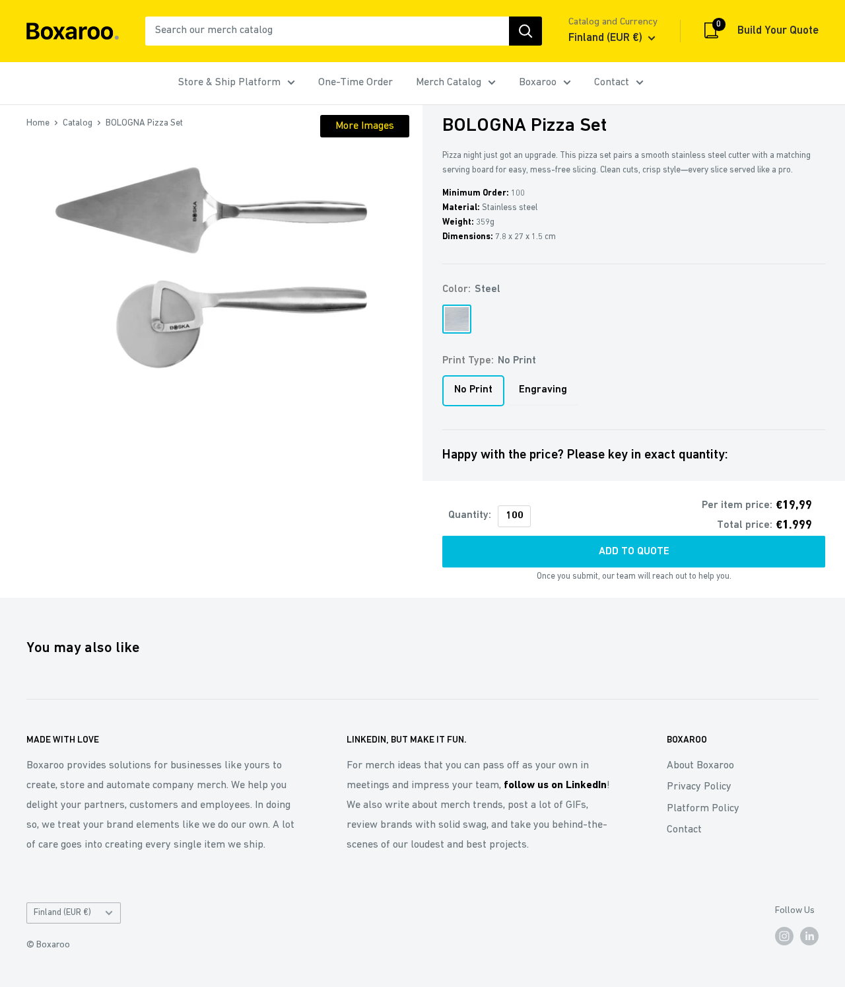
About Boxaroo (700, 765)
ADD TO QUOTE (634, 551)
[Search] (525, 31)
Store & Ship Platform (229, 82)
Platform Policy (703, 808)
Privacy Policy (699, 787)
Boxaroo (538, 82)
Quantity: (469, 515)
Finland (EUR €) (62, 912)
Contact (611, 82)
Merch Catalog (448, 82)
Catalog (77, 123)
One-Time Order (355, 82)
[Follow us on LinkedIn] (809, 936)
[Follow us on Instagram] (784, 936)
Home (38, 123)
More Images (364, 126)
